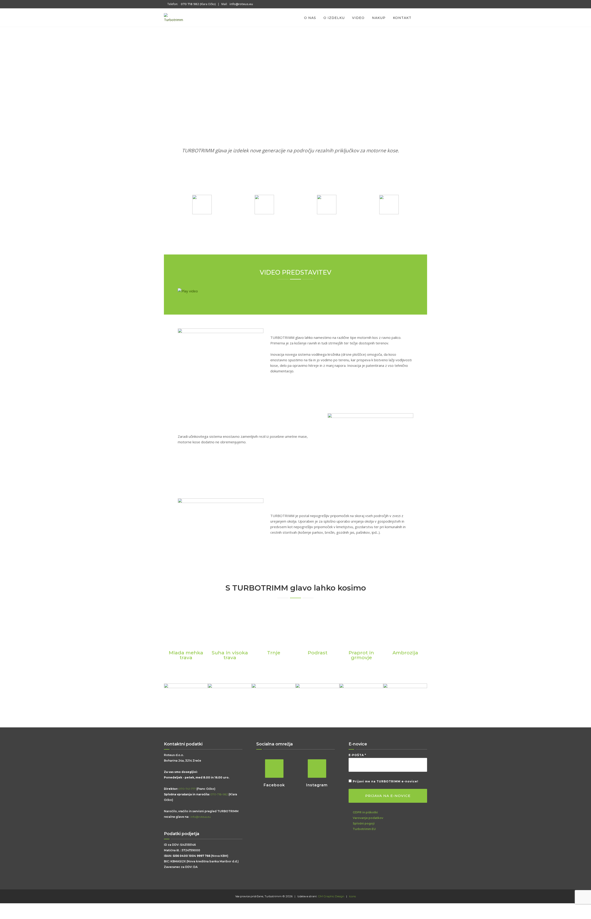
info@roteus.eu (200, 816)
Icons (352, 896)
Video (358, 18)
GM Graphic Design (331, 896)
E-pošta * (357, 755)
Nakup (379, 18)
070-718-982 (219, 794)
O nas (310, 18)
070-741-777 (187, 788)
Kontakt (402, 18)
